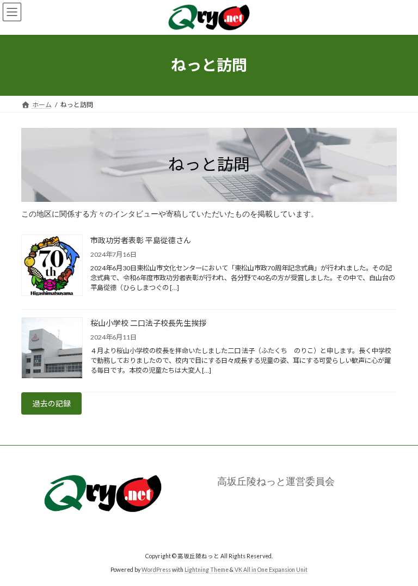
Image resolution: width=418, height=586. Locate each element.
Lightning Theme (207, 569)
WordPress (156, 569)
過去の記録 (52, 403)
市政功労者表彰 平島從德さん (140, 240)
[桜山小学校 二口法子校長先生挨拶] (52, 348)
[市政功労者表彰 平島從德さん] (52, 266)
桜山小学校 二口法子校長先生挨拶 (148, 323)
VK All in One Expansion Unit (271, 569)
